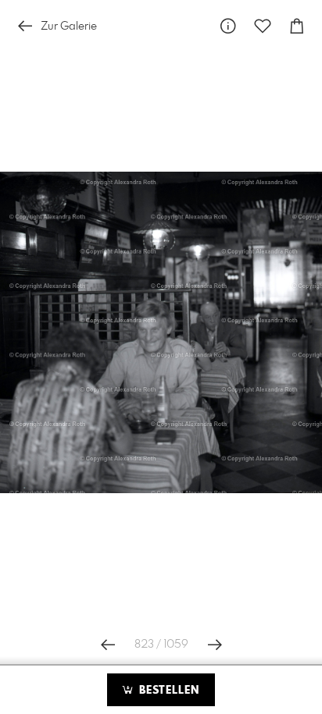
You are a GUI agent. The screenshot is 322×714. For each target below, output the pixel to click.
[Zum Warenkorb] (297, 26)
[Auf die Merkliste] (262, 26)
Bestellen (167, 690)
